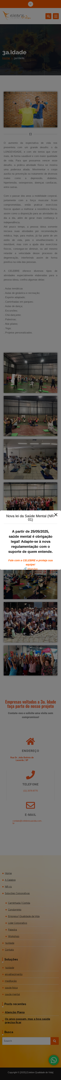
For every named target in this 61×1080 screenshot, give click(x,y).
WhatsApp (33, 569)
